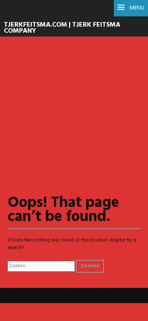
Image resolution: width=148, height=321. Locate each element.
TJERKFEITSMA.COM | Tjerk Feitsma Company (62, 28)
